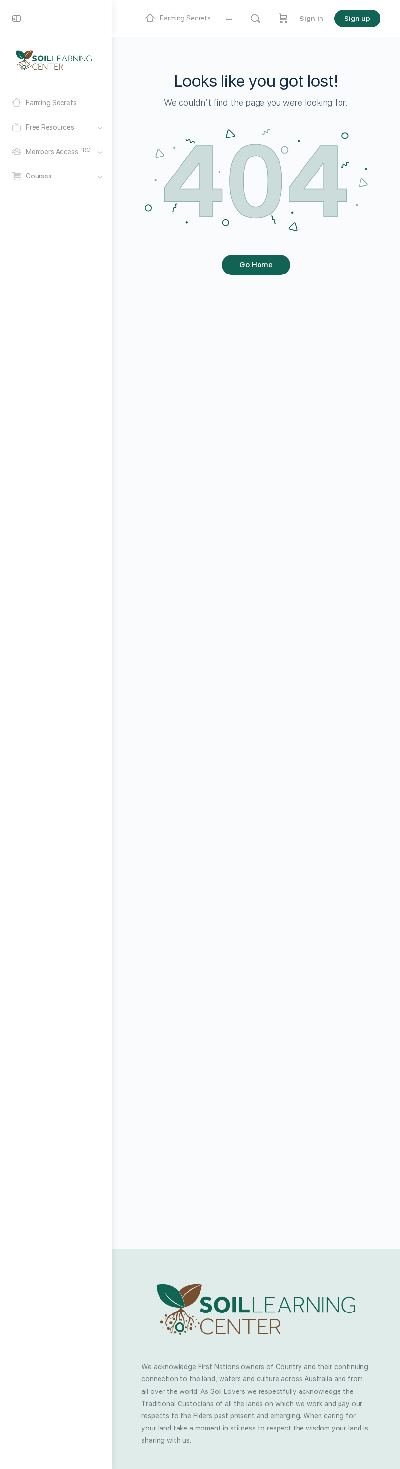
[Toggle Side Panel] (16, 18)
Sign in (311, 18)
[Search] (255, 18)
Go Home (256, 264)
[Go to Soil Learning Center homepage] (54, 59)
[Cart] (283, 18)
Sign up (357, 18)
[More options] (229, 18)
